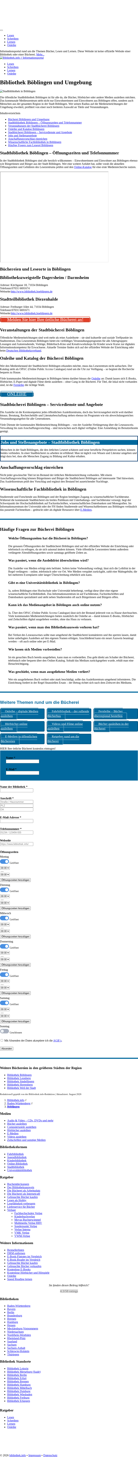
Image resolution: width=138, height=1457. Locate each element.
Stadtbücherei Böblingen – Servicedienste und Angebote (40, 132)
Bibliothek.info (15, 1100)
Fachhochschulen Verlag (28, 1213)
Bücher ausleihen (17, 1123)
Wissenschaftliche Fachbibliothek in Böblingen (34, 142)
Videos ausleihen (16, 1136)
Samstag (5, 998)
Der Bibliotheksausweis (20, 1187)
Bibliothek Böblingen (19, 1074)
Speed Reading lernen (19, 1279)
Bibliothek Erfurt (16, 1378)
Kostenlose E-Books (19, 1269)
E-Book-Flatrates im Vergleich (24, 1256)
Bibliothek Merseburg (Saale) (24, 1371)
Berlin (10, 1312)
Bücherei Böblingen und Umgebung (28, 119)
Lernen (11, 41)
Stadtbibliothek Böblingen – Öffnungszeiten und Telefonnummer (45, 122)
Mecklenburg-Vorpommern (22, 1328)
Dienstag (5, 884)
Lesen (10, 35)
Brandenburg (14, 1315)
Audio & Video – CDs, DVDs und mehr (30, 1120)
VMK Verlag (21, 1232)
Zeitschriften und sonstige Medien (26, 1139)
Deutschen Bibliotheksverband (23, 350)
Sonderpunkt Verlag (25, 1226)
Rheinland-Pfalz (16, 1338)
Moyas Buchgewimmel (27, 1219)
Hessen (11, 1325)
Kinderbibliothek (16, 1160)
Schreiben (13, 38)
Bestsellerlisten (15, 1250)
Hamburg (12, 1322)
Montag (4, 856)
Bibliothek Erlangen (18, 1400)
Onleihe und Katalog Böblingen (26, 129)
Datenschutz (50, 1455)
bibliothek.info (17, 1455)
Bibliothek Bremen (18, 1381)
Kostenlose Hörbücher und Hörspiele (28, 1272)
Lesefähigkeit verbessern (21, 1203)
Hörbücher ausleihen (19, 1130)
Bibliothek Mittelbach (19, 1387)
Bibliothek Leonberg (19, 1078)
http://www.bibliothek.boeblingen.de (31, 291)
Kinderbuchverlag (24, 1216)
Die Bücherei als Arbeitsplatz (23, 1190)
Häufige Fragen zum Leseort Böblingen (30, 145)
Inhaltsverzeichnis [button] (10, 113)
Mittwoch (5, 913)
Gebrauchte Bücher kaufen (22, 1197)
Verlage (11, 1210)
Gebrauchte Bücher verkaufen (24, 1266)
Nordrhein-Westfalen (19, 1335)
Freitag (4, 969)
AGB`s (57, 1040)
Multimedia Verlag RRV (28, 1222)
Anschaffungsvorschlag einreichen (27, 138)
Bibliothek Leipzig (17, 1368)
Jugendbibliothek (17, 1157)
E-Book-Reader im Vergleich (23, 1259)
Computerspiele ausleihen (21, 1126)
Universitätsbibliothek (19, 1170)
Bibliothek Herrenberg (20, 1084)
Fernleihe (18, 384)
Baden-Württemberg (18, 1103)
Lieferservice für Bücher (21, 1206)
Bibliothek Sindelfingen (20, 1081)
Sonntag (4, 1026)
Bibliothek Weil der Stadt (21, 1087)
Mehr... (40, 54)
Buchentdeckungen (18, 1184)
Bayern (11, 1309)
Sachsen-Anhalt (16, 1347)
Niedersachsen (15, 1331)
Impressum (34, 1455)
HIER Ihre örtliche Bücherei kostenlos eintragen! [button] (28, 748)
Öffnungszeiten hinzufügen (15, 880)
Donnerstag (6, 941)
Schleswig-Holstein (18, 1351)
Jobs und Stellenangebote (22, 135)
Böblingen (13, 1106)
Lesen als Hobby (16, 1200)
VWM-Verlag (22, 1235)
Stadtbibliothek (15, 1166)
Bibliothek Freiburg (18, 1397)
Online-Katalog (83, 167)
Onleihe (11, 45)
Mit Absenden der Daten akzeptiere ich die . (33, 1040)
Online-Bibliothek (17, 1163)
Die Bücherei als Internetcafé (23, 1193)
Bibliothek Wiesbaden (19, 1394)
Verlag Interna (22, 1229)
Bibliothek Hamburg (19, 1384)
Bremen (11, 1318)
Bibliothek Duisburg (18, 1391)
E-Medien (86, 509)
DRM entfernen (16, 1253)
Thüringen (13, 1354)
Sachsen (12, 1344)
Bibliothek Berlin (17, 1374)
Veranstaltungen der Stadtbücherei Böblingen (33, 125)
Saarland (12, 1341)
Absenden (6, 1048)
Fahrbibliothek (15, 1154)
